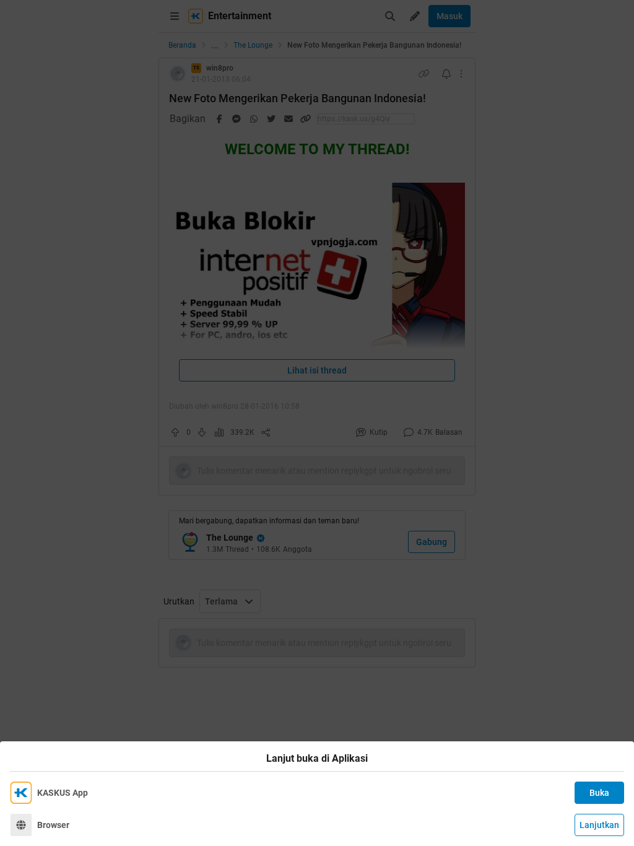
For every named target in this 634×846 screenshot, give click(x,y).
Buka (599, 793)
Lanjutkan (599, 825)
